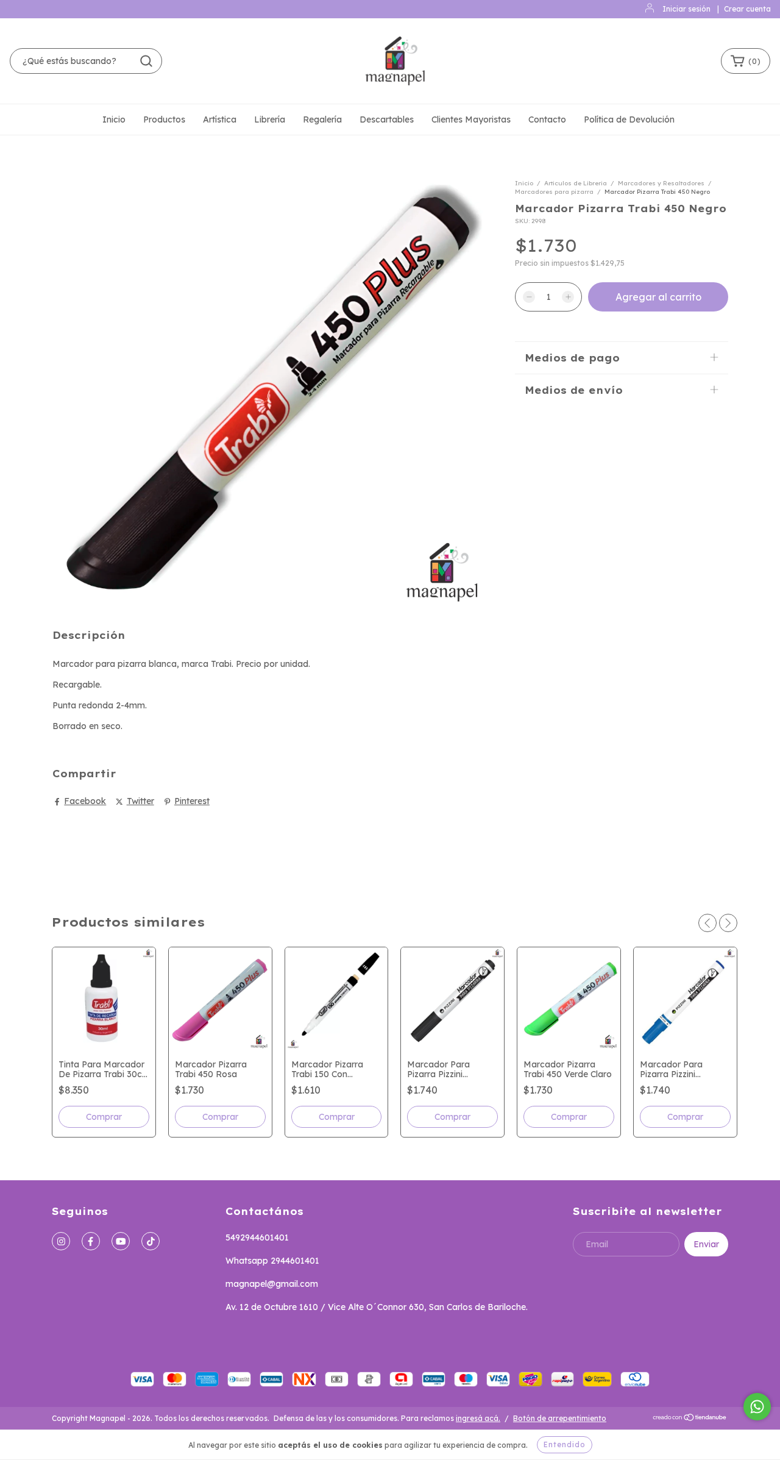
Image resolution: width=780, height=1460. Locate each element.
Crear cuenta (747, 8)
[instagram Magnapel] (61, 1241)
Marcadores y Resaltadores (661, 183)
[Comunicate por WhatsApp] (757, 1406)
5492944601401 (257, 1237)
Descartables (387, 119)
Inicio (114, 119)
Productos (164, 119)
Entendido (565, 1444)
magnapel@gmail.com (271, 1283)
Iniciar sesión (686, 8)
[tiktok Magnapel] (150, 1241)
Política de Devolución (629, 119)
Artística (219, 119)
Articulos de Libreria (575, 183)
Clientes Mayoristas (471, 119)
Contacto (547, 119)
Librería (269, 119)
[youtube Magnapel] (121, 1241)
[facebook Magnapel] (91, 1241)
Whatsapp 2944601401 (272, 1260)
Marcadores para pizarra (554, 192)
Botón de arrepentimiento (559, 1418)
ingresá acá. (478, 1418)
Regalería (322, 119)
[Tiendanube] (690, 1418)
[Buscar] (146, 61)
